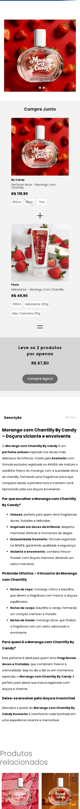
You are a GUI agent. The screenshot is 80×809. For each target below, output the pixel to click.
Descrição (13, 440)
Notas (70, 440)
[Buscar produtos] (74, 27)
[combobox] (40, 27)
